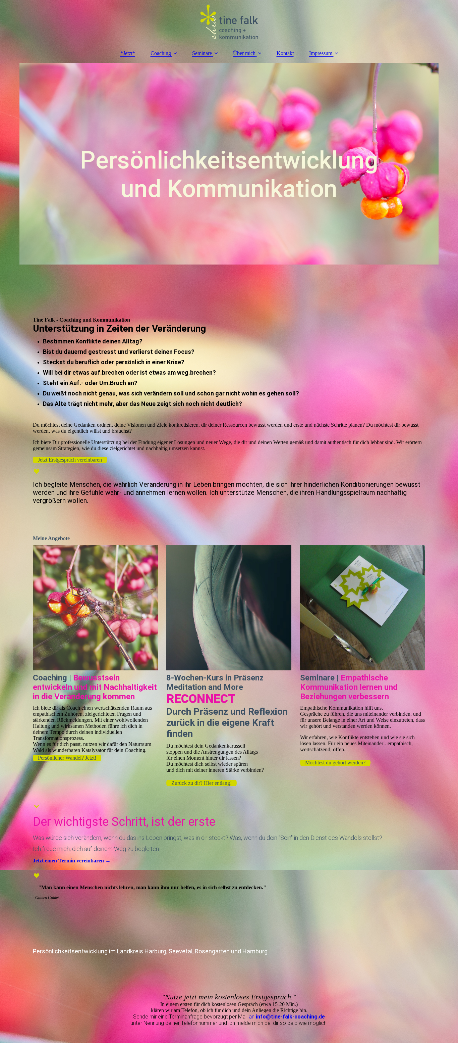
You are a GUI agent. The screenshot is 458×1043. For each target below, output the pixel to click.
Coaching (161, 53)
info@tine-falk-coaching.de (290, 1016)
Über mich (244, 53)
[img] (229, 22)
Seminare (202, 53)
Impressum (320, 53)
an (252, 1016)
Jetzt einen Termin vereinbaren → (72, 860)
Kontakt (285, 53)
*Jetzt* (127, 53)
